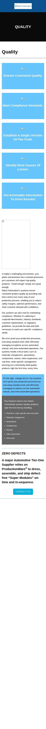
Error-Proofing (7, 643)
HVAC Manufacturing (10, 605)
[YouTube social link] (19, 552)
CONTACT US (23, 491)
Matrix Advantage (9, 572)
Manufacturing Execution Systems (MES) (18, 632)
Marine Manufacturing (10, 616)
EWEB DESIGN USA (35, 725)
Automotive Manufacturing (12, 582)
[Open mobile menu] (3, 6)
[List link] (23, 707)
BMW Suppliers (8, 588)
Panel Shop (6, 660)
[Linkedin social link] (26, 552)
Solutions (5, 627)
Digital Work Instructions (11, 637)
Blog (3, 665)
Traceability (6, 648)
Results (5, 654)
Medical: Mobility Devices (12, 599)
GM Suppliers (7, 593)
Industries (6, 578)
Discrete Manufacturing (11, 622)
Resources (6, 671)
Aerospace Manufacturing (12, 610)
